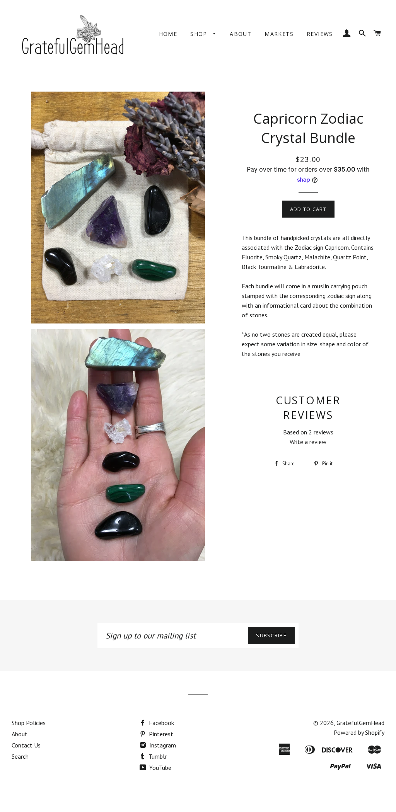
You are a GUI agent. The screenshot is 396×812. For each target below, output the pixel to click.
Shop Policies (29, 723)
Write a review (308, 442)
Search (20, 756)
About (240, 33)
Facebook (160, 723)
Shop (199, 33)
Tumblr (157, 756)
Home (168, 33)
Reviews (320, 33)
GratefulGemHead (360, 723)
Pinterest (160, 734)
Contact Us (26, 745)
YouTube (159, 767)
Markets (279, 33)
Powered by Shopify (359, 732)
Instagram (162, 745)
